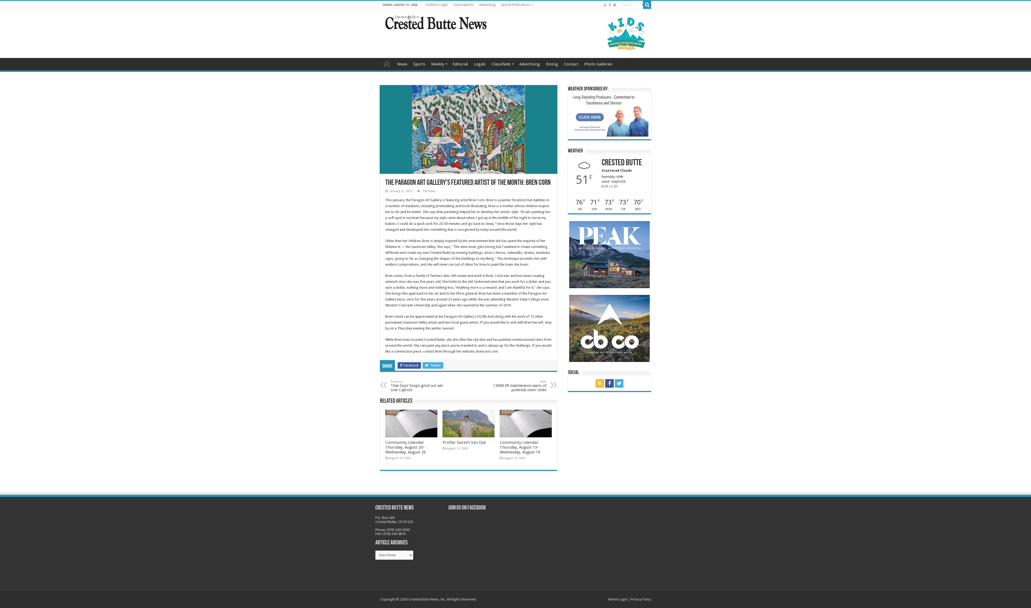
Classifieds (501, 64)
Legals (480, 64)
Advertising (487, 5)
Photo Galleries (598, 64)
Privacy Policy (641, 599)
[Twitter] (614, 5)
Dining (552, 64)
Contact (571, 64)
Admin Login (617, 599)
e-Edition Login (437, 5)
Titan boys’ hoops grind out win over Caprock (417, 386)
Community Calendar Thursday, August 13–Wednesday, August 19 (520, 447)
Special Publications (515, 5)
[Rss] (605, 5)
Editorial (460, 64)
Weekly (437, 64)
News (402, 64)
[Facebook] (609, 5)
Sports (419, 64)
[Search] (647, 5)
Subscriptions (463, 5)
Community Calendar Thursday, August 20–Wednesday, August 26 (405, 447)
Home (387, 63)
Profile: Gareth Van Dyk (464, 442)
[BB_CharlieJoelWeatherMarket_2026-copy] (609, 115)
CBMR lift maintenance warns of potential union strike (519, 386)
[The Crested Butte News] (436, 21)
